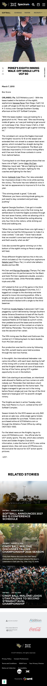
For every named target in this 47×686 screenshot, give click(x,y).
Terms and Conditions (9, 663)
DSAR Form (23, 663)
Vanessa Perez (18, 103)
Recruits (37, 13)
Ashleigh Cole (14, 177)
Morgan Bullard (19, 290)
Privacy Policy (6, 659)
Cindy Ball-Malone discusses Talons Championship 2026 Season (23, 549)
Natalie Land (7, 262)
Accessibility (22, 668)
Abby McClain (30, 163)
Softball (5, 510)
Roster (27, 13)
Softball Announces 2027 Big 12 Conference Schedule (22, 516)
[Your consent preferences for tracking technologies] (4, 681)
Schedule (18, 13)
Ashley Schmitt (21, 317)
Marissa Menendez (21, 270)
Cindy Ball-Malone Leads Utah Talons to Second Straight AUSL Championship (22, 600)
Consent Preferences (21, 659)
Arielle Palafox (17, 309)
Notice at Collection (9, 668)
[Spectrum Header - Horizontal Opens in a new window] (24, 4)
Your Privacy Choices (36, 663)
